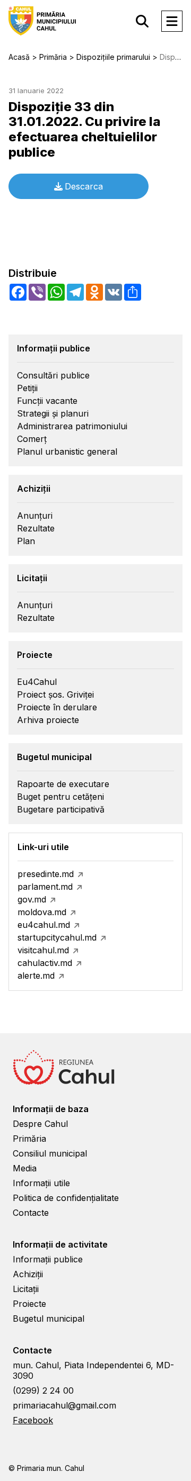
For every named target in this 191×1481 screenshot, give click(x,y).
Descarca (84, 186)
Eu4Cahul (37, 681)
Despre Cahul (40, 1123)
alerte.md (36, 975)
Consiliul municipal (50, 1153)
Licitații (26, 1289)
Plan (26, 541)
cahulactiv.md (45, 963)
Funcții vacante (47, 400)
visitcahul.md (43, 950)
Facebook (33, 1420)
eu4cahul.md (44, 924)
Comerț (32, 439)
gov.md (32, 899)
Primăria (29, 1138)
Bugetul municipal (48, 1318)
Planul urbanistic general (67, 451)
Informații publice (48, 1259)
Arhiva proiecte (48, 720)
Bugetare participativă (61, 809)
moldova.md (42, 912)
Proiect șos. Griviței (55, 694)
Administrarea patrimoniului (72, 426)
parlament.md (45, 886)
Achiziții (28, 1274)
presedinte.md (46, 874)
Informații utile (41, 1183)
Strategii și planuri (53, 413)
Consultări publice (53, 375)
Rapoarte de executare (63, 784)
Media (25, 1168)
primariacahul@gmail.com (64, 1405)
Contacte (31, 1212)
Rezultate (36, 528)
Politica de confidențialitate (66, 1198)
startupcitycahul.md (57, 937)
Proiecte (29, 1303)
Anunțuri (35, 515)
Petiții (27, 388)
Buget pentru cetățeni (60, 796)
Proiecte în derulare (57, 707)
